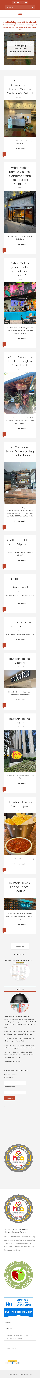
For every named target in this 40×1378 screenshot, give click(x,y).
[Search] (32, 7)
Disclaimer (7, 1322)
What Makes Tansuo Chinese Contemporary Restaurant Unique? (20, 176)
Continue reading (20, 149)
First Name (8, 1077)
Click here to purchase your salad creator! (18, 960)
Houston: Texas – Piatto (20, 721)
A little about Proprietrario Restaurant (20, 583)
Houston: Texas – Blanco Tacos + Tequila (20, 887)
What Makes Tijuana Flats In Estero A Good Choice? (20, 269)
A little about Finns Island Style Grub (20, 542)
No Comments (20, 369)
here (30, 1034)
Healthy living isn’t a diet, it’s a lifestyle (20, 21)
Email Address (9, 1087)
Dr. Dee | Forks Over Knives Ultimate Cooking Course (16, 1230)
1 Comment (20, 187)
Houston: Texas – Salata (20, 661)
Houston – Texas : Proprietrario (20, 624)
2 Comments (20, 97)
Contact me (8, 1328)
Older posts (20, 946)
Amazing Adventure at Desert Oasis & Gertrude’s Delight (20, 87)
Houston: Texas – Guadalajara (20, 804)
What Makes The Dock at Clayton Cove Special (20, 361)
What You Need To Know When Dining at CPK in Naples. (20, 451)
